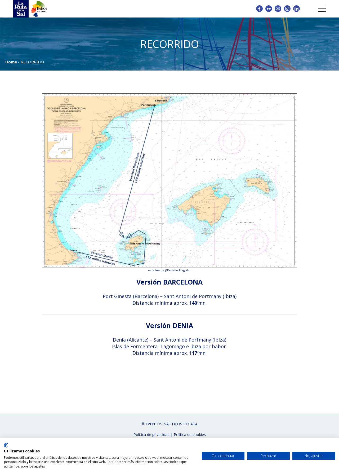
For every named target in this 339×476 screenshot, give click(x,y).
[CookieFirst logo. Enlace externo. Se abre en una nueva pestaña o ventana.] (6, 445)
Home (11, 61)
